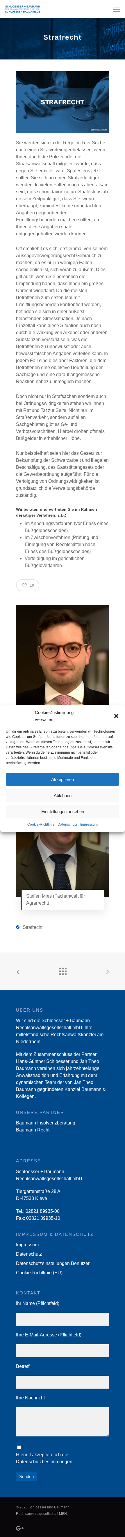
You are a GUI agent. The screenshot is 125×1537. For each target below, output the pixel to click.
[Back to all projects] (62, 970)
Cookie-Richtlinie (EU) (39, 1272)
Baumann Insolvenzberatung (45, 1122)
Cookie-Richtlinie (41, 824)
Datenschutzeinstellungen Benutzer (53, 1263)
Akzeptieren (62, 779)
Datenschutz (67, 824)
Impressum (89, 824)
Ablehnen (63, 795)
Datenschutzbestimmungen (44, 1461)
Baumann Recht (32, 1129)
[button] (116, 716)
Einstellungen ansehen (62, 811)
